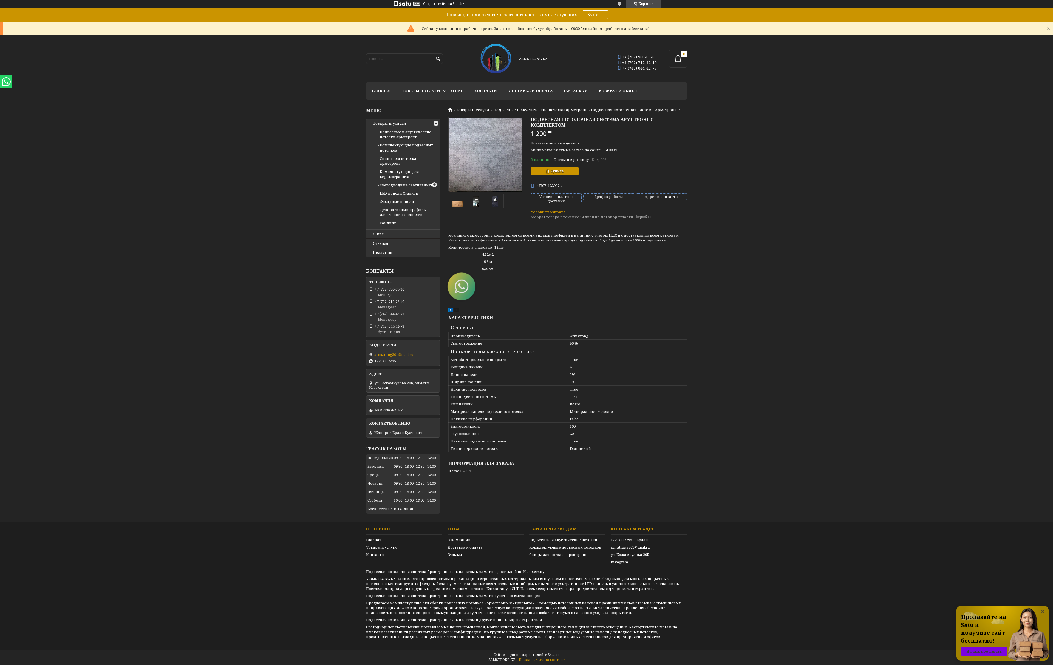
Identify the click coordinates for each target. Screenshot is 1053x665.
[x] (456, 310)
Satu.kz (553, 654)
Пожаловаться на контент (542, 659)
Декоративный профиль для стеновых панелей (403, 212)
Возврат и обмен (618, 90)
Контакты (486, 90)
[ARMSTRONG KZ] (496, 58)
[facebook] (450, 310)
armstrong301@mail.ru (393, 354)
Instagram (576, 90)
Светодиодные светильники (406, 185)
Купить (595, 15)
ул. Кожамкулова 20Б (630, 554)
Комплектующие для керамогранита (399, 174)
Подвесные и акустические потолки (563, 539)
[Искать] (438, 59)
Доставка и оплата (531, 90)
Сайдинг (388, 222)
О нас (457, 90)
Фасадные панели (397, 201)
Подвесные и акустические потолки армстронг (540, 110)
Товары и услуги (421, 90)
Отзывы (380, 243)
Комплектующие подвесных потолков (565, 547)
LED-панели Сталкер (399, 193)
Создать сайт (434, 4)
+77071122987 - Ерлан (629, 539)
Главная (381, 90)
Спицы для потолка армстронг (398, 161)
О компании (459, 539)
